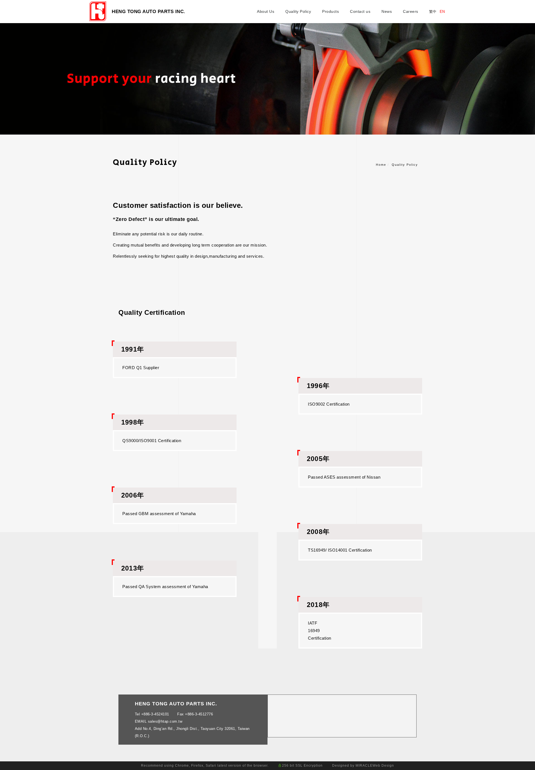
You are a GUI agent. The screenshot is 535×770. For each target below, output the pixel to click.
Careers (410, 11)
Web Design (383, 765)
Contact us (360, 11)
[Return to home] (97, 11)
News (386, 11)
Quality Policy (298, 11)
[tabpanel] (267, 79)
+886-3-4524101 (155, 714)
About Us (265, 11)
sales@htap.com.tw (165, 721)
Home (381, 164)
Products (330, 11)
